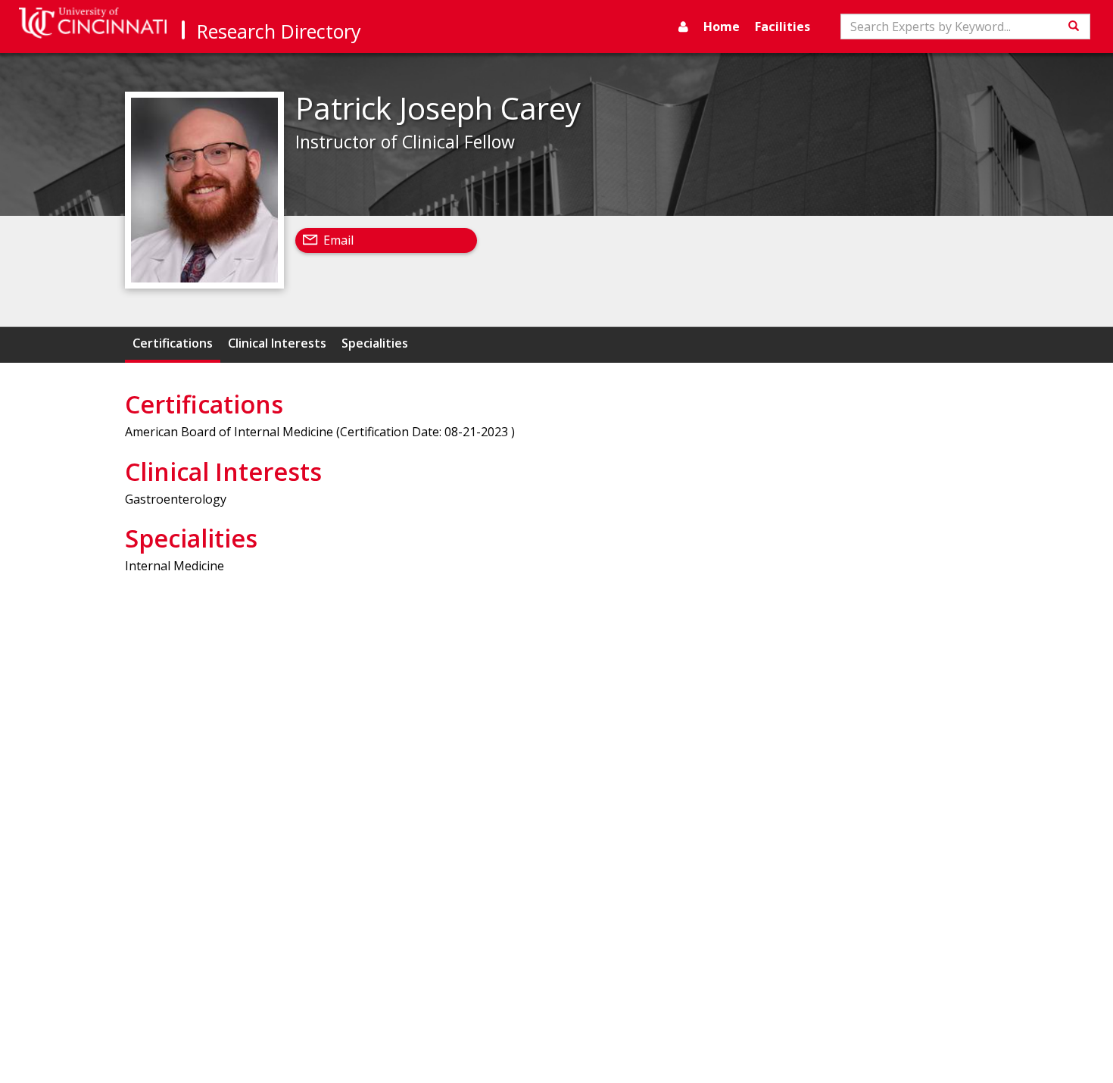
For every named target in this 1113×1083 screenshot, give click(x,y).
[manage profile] (683, 26)
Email (338, 240)
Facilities (782, 26)
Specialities (374, 343)
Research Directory (279, 31)
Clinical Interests (277, 343)
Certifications (172, 343)
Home (721, 26)
